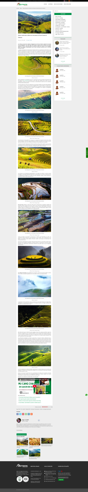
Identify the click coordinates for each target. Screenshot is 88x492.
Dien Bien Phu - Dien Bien (60, 22)
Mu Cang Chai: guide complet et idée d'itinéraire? (27, 398)
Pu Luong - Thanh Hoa (59, 32)
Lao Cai (24, 409)
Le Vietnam (50, 4)
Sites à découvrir (67, 4)
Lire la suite (63, 61)
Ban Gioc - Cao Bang (59, 17)
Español (71, 0)
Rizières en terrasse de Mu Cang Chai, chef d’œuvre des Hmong (30, 400)
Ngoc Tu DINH (30, 40)
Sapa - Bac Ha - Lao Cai (60, 34)
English (66, 0)
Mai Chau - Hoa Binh (59, 28)
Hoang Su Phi (28, 409)
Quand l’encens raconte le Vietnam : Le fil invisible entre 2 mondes (65, 48)
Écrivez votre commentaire (21, 434)
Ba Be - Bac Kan (58, 16)
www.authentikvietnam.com (50, 481)
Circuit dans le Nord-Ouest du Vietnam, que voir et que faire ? (29, 397)
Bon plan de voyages (58, 4)
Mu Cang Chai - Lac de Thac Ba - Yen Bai (63, 26)
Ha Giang (32, 409)
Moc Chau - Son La (59, 29)
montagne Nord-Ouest (47, 409)
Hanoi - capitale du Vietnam (60, 23)
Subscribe (61, 479)
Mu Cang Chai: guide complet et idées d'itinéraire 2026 (34, 458)
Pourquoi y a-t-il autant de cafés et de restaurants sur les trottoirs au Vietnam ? (65, 55)
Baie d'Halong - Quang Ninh (60, 19)
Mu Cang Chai (37, 409)
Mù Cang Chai (26, 80)
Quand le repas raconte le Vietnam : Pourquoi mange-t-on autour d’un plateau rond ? (65, 42)
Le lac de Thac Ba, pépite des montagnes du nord (22, 456)
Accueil (45, 4)
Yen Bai (41, 409)
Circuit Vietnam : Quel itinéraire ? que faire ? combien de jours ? (30, 402)
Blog (21, 8)
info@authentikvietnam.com (42, 0)
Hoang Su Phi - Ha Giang (60, 25)
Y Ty (21, 409)
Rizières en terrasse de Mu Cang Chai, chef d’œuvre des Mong (46, 445)
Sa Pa (19, 409)
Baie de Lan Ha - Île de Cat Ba (61, 20)
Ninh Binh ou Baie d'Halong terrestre (62, 31)
